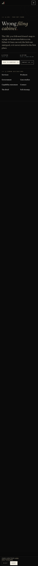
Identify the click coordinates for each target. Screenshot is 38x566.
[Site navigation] (34, 3)
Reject (5, 563)
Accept (14, 563)
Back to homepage (9, 62)
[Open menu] (34, 3)
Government (6, 80)
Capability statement (10, 85)
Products (23, 75)
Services (5, 75)
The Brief (5, 90)
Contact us (26, 62)
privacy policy (9, 559)
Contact (23, 85)
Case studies (25, 80)
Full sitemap (25, 90)
